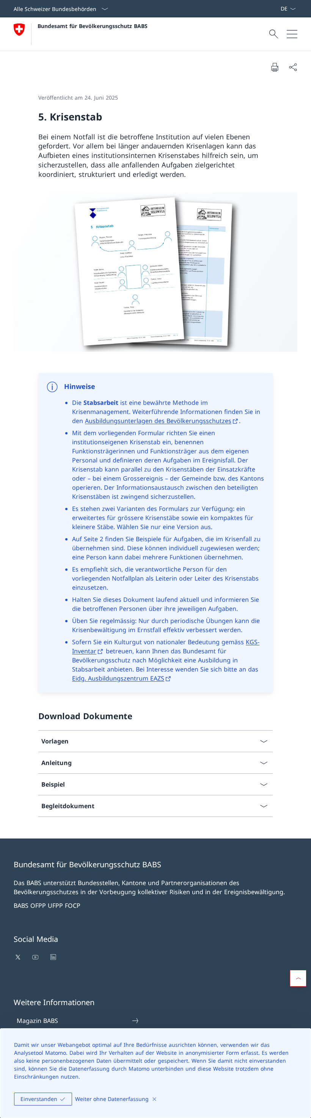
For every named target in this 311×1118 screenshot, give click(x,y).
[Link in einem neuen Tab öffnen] (19, 957)
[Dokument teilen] (293, 67)
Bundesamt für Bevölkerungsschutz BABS (93, 26)
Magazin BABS (37, 1021)
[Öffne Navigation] (292, 34)
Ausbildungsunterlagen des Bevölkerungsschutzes (158, 421)
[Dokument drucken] (274, 67)
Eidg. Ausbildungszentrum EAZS (118, 678)
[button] (298, 978)
